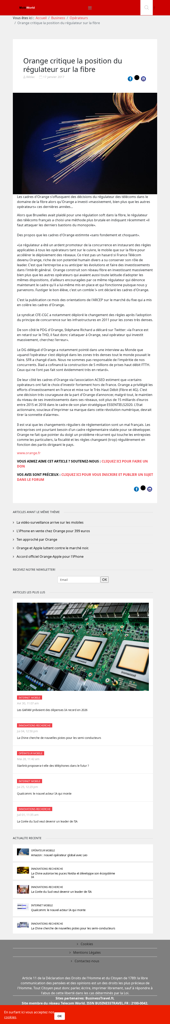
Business (58, 18)
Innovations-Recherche (35, 725)
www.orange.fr (29, 453)
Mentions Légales (86, 952)
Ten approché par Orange (36, 539)
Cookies (86, 944)
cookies (10, 1017)
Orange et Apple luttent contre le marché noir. (52, 548)
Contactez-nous (86, 961)
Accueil (41, 18)
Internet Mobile (29, 697)
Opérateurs (79, 18)
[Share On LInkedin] (143, 78)
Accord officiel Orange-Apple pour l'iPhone (50, 556)
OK (59, 1016)
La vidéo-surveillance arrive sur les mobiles (50, 522)
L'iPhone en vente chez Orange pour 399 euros (53, 531)
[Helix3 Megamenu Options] (90, 8)
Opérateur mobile (30, 753)
